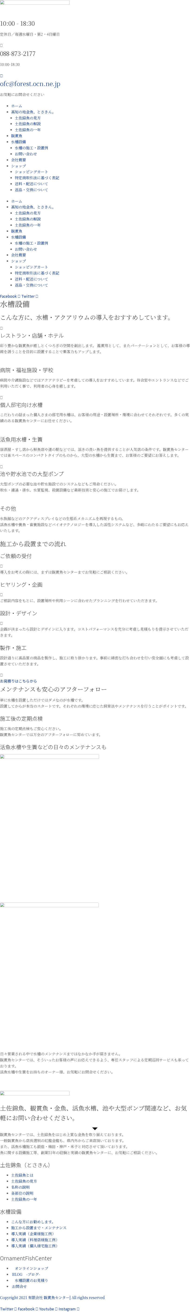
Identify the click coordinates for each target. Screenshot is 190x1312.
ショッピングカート (31, 171)
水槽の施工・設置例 (31, 147)
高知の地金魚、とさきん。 (33, 112)
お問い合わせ (26, 153)
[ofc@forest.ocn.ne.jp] (1, 75)
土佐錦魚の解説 (28, 123)
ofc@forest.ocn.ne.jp (30, 83)
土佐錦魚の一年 (28, 129)
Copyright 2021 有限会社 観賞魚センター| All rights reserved (52, 1297)
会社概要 (18, 160)
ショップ (18, 166)
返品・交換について (31, 189)
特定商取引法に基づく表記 (37, 177)
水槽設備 (18, 141)
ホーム (16, 106)
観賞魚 (16, 135)
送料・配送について (31, 183)
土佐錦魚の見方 (28, 118)
